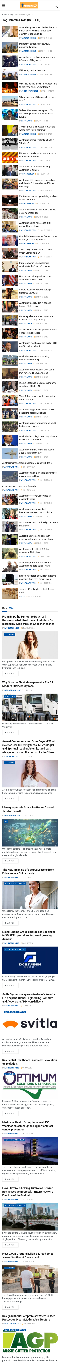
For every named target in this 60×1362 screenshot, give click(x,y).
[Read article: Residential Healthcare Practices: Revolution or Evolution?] (30, 1085)
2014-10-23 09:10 (41, 324)
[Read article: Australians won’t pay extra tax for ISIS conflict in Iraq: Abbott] (10, 347)
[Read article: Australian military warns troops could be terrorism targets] (10, 427)
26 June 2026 (27, 943)
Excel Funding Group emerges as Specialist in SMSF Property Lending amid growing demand (28, 935)
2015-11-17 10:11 (47, 91)
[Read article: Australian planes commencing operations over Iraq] (10, 360)
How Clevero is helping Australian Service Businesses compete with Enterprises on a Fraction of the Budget (27, 1191)
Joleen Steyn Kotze (29, 91)
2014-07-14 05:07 (45, 556)
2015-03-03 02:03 (41, 217)
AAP (23, 596)
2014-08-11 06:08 (41, 543)
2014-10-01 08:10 (41, 363)
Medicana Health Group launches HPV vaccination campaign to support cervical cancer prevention (27, 1126)
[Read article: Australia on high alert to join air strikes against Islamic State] (10, 476)
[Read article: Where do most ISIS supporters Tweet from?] (10, 101)
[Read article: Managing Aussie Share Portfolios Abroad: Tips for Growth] (30, 832)
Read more (11, 673)
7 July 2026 (27, 756)
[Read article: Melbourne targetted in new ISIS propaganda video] (10, 47)
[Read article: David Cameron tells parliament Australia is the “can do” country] (10, 267)
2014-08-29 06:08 (45, 480)
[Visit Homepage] (29, 5)
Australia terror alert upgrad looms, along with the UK (27, 463)
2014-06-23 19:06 (45, 583)
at (6, 822)
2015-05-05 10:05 (45, 190)
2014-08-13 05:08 (45, 530)
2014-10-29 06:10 (41, 297)
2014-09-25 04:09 (41, 390)
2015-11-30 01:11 (45, 74)
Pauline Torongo (11, 628)
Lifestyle (9, 634)
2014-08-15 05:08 (45, 503)
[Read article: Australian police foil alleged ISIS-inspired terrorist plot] (10, 226)
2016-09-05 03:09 (45, 64)
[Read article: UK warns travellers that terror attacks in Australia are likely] (10, 157)
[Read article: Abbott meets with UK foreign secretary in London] (10, 526)
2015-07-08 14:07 (45, 161)
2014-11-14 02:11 (41, 270)
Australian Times (28, 64)
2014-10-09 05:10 (45, 350)
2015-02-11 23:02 (45, 230)
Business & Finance (15, 884)
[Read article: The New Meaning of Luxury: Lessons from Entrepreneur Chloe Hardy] (30, 895)
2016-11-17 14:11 (45, 51)
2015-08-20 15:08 (45, 147)
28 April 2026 (27, 1133)
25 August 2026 (28, 628)
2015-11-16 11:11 (41, 121)
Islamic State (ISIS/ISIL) (25, 15)
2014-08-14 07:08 (41, 516)
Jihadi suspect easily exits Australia (19, 486)
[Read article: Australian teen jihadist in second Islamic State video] (10, 306)
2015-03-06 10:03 (43, 203)
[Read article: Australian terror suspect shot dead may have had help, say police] (10, 373)
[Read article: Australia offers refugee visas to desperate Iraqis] (10, 499)
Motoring (10, 696)
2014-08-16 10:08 (28, 490)
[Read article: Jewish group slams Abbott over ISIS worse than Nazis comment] (10, 130)
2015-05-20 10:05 (43, 174)
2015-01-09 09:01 (43, 243)
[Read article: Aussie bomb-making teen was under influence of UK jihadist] (10, 61)
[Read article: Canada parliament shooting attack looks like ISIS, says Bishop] (10, 320)
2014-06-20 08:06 (34, 596)
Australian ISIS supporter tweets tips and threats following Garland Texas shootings (37, 183)
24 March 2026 (28, 1261)
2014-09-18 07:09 (45, 404)
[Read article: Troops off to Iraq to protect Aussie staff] (10, 593)
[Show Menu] (3, 5)
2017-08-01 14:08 (45, 38)
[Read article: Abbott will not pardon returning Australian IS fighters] (10, 170)
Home (4, 15)
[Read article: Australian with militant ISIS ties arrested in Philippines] (10, 553)
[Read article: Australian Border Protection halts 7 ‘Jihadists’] (10, 144)
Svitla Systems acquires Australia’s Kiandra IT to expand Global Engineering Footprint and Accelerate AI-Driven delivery (28, 998)
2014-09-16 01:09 (45, 430)
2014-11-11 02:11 (41, 283)
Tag (11, 15)
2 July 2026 (27, 815)
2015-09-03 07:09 (45, 134)
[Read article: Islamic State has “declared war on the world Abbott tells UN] (10, 386)
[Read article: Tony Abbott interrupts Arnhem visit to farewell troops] (10, 400)
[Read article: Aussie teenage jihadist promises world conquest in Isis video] (10, 333)
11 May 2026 (27, 1006)
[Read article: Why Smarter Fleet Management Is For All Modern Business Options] (30, 707)
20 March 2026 (29, 1324)
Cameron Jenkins (28, 38)
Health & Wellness (14, 1140)
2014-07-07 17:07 (45, 570)
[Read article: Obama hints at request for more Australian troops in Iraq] (10, 280)
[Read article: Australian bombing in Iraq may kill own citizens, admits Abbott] (10, 440)
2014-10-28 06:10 (41, 310)
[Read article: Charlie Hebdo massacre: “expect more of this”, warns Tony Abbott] (10, 240)
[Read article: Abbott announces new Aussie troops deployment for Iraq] (10, 213)
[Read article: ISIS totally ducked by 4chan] (10, 74)
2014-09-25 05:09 (41, 377)
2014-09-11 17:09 (28, 467)
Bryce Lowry (26, 121)
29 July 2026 (28, 690)
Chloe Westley (27, 174)
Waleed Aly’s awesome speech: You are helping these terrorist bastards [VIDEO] (36, 113)
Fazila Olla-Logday (12, 690)
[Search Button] (56, 5)
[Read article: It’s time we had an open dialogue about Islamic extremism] (10, 200)
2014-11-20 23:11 (45, 257)
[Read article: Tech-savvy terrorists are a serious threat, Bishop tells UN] (10, 253)
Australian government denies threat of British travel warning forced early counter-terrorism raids (38, 30)
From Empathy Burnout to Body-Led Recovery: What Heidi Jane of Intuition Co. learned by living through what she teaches (28, 620)
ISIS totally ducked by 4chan (32, 70)
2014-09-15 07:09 (41, 443)
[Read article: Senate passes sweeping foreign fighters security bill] (10, 293)
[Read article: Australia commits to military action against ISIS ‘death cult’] (10, 453)
